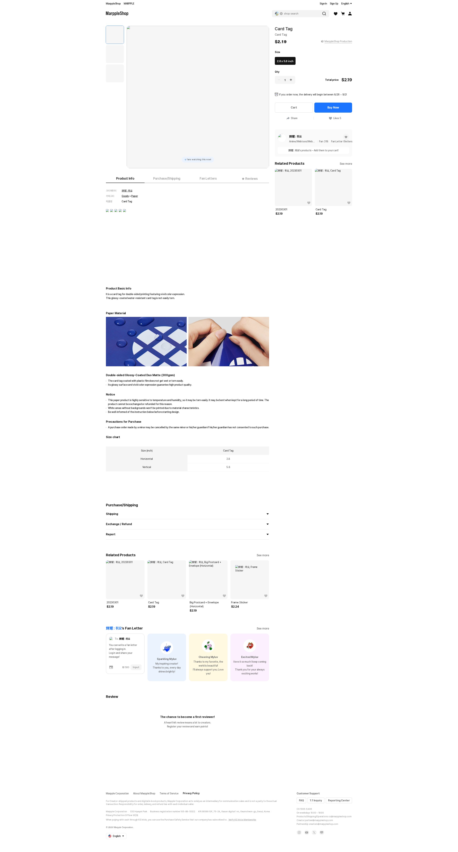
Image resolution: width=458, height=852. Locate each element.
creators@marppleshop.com (323, 824)
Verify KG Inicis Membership (242, 820)
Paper (134, 196)
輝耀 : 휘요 (127, 190)
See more (263, 555)
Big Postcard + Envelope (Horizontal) (204, 604)
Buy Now (333, 107)
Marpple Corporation (117, 793)
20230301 (112, 602)
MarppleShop (113, 3)
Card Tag (153, 602)
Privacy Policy (191, 793)
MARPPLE (129, 3)
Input (136, 667)
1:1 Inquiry (316, 800)
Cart (294, 107)
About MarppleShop (144, 793)
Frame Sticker (239, 602)
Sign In (323, 3)
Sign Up (334, 3)
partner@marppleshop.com (319, 820)
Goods (125, 196)
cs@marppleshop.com (339, 816)
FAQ (301, 800)
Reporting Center (339, 800)
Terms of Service (169, 793)
